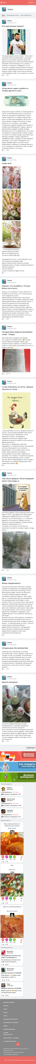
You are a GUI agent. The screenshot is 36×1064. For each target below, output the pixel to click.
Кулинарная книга (13, 15)
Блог (3, 15)
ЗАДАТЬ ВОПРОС (7, 1038)
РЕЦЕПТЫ (5, 1005)
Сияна (10, 9)
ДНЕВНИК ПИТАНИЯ (8, 1002)
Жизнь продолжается (11, 583)
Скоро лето (7, 163)
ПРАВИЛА (13, 1041)
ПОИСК (5, 1016)
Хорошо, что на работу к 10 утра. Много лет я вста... (16, 287)
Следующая (30, 748)
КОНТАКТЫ (16, 1038)
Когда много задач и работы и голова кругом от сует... (15, 89)
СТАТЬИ (5, 1012)
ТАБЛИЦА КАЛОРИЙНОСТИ (10, 1019)
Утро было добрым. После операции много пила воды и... (18, 479)
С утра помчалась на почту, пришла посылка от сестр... (17, 388)
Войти (31, 2)
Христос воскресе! (10, 682)
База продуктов (25, 15)
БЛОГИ (5, 1009)
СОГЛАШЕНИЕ (7, 1041)
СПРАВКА (5, 1032)
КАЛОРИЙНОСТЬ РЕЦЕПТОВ (10, 1022)
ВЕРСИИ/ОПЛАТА (7, 1034)
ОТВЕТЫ (5, 1026)
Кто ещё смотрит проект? (13, 26)
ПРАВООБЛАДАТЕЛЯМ (9, 1029)
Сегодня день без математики (15, 648)
